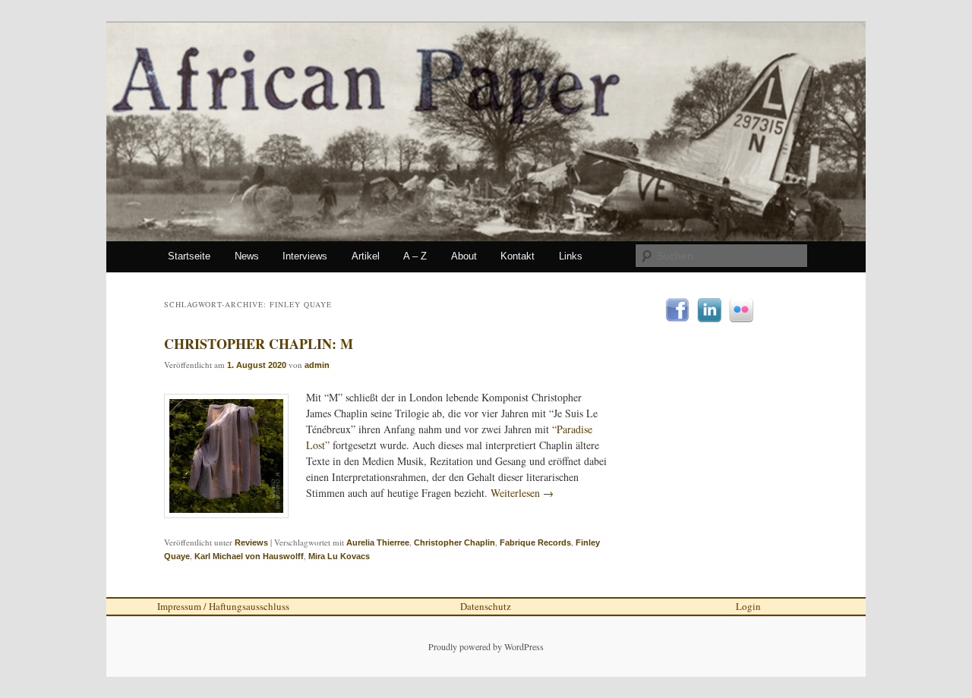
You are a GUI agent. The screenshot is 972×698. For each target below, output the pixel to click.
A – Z (415, 256)
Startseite (189, 256)
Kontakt (517, 256)
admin (317, 364)
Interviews (304, 256)
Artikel (366, 256)
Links (570, 256)
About (464, 256)
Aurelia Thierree (377, 542)
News (247, 256)
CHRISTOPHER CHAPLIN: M (258, 344)
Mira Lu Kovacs (339, 556)
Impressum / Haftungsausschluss (223, 606)
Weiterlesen (522, 493)
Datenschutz (485, 606)
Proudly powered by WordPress (486, 646)
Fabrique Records (535, 542)
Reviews (251, 542)
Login (748, 606)
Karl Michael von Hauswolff (249, 556)
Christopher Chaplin (454, 542)
